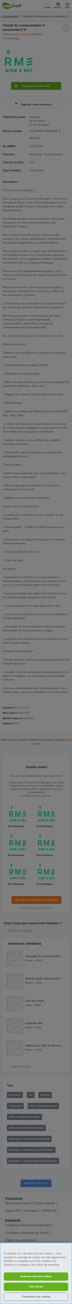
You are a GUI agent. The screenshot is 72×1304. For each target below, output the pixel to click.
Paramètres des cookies (36, 1296)
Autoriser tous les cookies (36, 1276)
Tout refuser (36, 1286)
